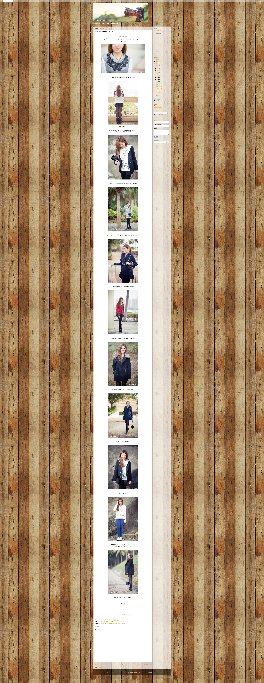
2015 (157, 63)
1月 (157, 84)
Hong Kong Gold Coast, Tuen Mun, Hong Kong (115, 623)
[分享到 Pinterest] (118, 620)
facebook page (131, 544)
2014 (157, 65)
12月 (158, 66)
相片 (105, 621)
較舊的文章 (147, 664)
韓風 (110, 621)
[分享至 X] (116, 620)
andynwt (146, 672)
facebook (116, 614)
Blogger (155, 672)
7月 (157, 75)
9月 (157, 72)
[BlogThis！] (114, 620)
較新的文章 (98, 664)
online (121, 621)
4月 (157, 81)
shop (124, 621)
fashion (117, 621)
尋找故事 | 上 (159, 88)
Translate (164, 114)
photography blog (128, 614)
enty (123, 607)
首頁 (123, 664)
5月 (157, 79)
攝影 (112, 621)
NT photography (157, 30)
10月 (158, 70)
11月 (158, 68)
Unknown (157, 105)
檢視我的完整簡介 (158, 107)
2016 (157, 61)
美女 (107, 621)
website (121, 614)
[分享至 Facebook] (117, 620)
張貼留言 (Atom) (101, 667)
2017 (157, 59)
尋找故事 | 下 (159, 86)
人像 (100, 621)
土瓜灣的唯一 (159, 92)
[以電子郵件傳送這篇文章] (113, 620)
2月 (157, 83)
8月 (157, 73)
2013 (157, 95)
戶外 (102, 621)
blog (114, 621)
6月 (157, 77)
